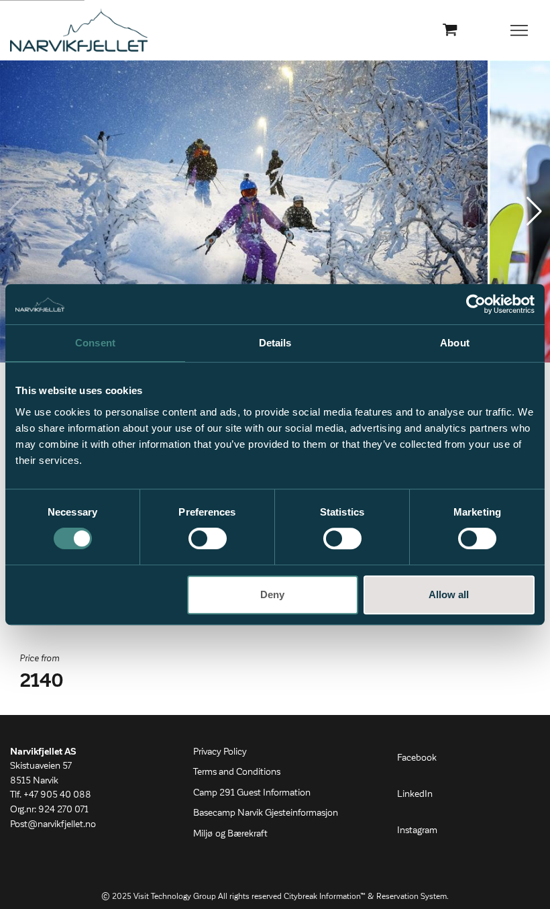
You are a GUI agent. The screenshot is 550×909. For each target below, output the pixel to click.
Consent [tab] (95, 342)
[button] (534, 211)
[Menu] (520, 30)
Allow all (449, 594)
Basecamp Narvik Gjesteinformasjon (265, 813)
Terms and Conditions (236, 772)
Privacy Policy (220, 752)
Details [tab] (275, 342)
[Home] (79, 30)
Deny (272, 594)
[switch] (207, 538)
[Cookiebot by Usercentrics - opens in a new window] (476, 304)
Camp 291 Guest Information (252, 793)
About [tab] (455, 342)
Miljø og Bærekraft (230, 834)
